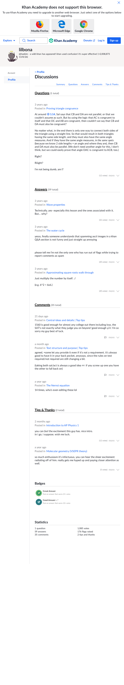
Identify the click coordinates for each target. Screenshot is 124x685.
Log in (101, 40)
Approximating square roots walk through (70, 272)
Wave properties (55, 205)
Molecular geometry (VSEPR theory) (66, 451)
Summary (60, 85)
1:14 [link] (52, 114)
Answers (85, 85)
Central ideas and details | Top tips (65, 320)
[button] (12, 56)
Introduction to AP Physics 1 (62, 425)
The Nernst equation (58, 385)
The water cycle (55, 230)
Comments (97, 85)
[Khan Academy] (63, 40)
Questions (73, 85)
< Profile (40, 72)
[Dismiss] (118, 2)
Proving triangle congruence (62, 108)
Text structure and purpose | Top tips (67, 348)
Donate (87, 40)
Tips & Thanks (112, 85)
